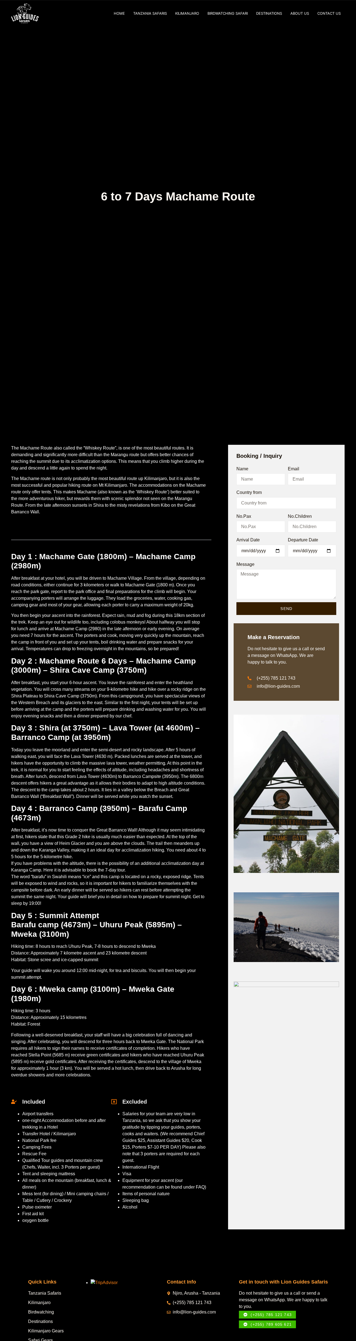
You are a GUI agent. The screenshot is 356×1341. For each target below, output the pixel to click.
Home (119, 13)
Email (293, 468)
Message (245, 564)
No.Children (300, 516)
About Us (299, 13)
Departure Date (303, 540)
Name (242, 468)
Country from (249, 492)
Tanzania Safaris (150, 13)
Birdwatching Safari (227, 13)
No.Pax (243, 516)
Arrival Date (248, 540)
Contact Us (329, 13)
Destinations (269, 13)
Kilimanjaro (187, 13)
